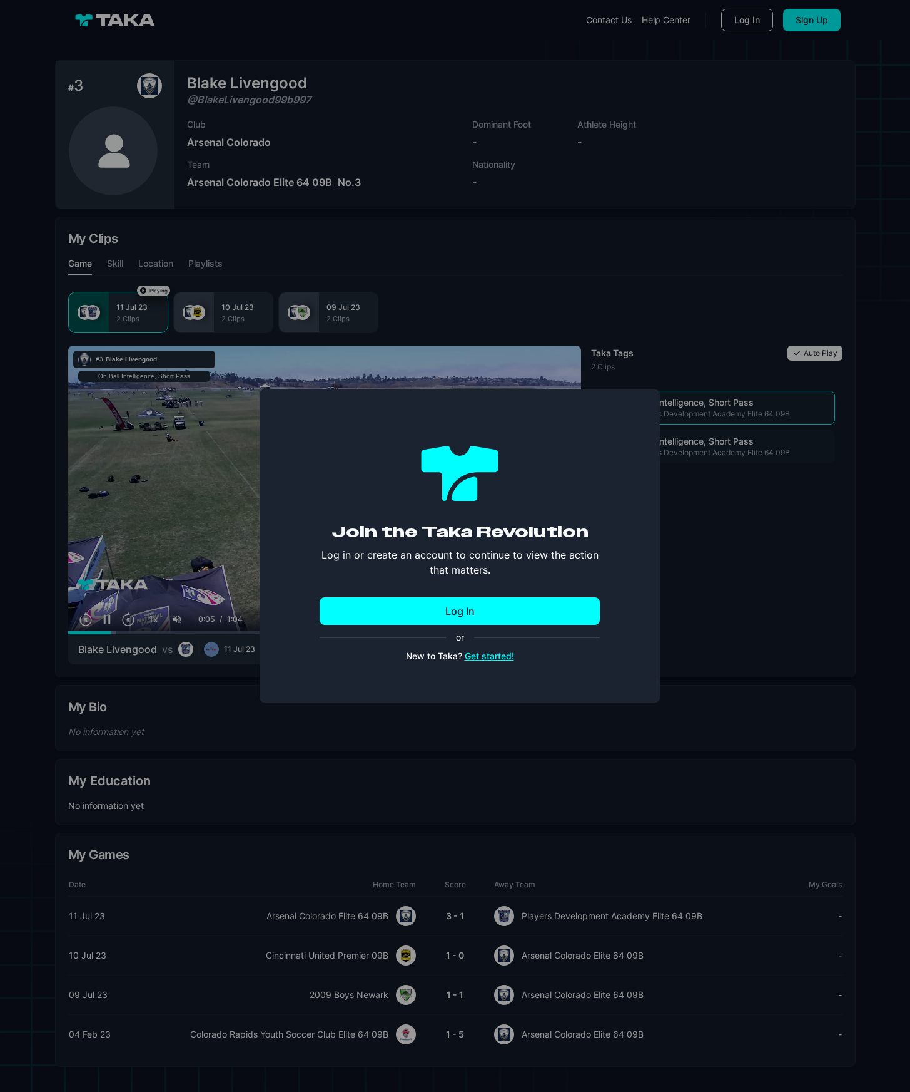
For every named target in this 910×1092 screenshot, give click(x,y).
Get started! (489, 656)
